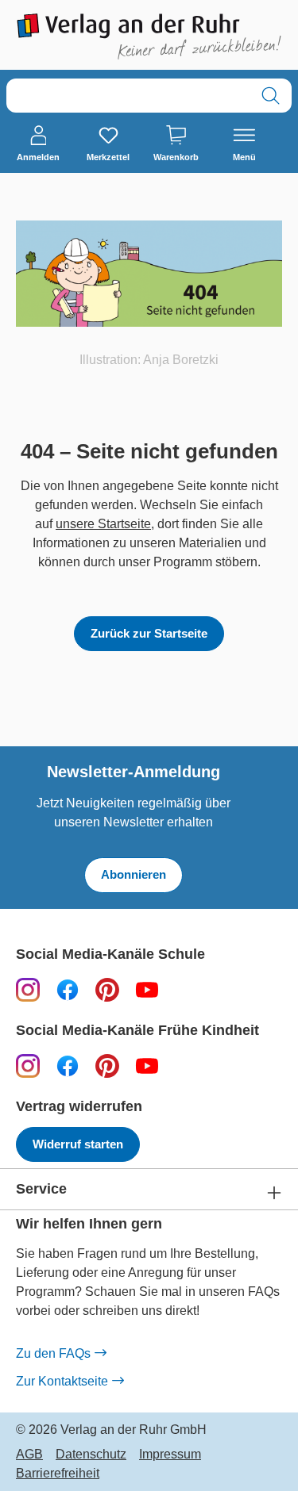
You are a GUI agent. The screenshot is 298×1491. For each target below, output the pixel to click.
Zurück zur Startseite (149, 633)
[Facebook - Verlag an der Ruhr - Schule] (67, 989)
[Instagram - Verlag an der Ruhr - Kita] (28, 1065)
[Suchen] (271, 96)
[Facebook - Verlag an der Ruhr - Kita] (67, 1065)
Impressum (170, 1454)
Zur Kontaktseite (62, 1381)
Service (41, 1189)
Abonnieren (133, 874)
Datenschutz (91, 1454)
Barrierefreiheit (57, 1473)
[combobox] (128, 96)
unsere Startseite (103, 524)
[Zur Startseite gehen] (149, 36)
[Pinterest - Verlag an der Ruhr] (107, 989)
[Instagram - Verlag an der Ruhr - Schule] (28, 989)
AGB (29, 1454)
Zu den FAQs (53, 1353)
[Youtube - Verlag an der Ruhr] (147, 989)
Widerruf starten (78, 1144)
